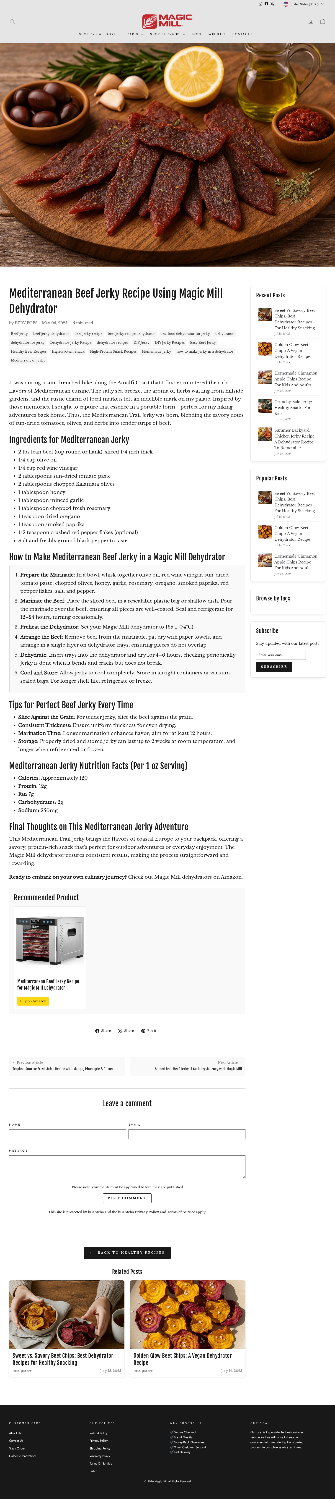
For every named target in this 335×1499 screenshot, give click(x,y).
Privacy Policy (147, 1212)
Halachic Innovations (22, 1456)
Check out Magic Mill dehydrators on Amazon (185, 877)
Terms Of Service (101, 1463)
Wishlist (217, 34)
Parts (133, 34)
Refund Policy (99, 1433)
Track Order (17, 1448)
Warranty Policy (100, 1456)
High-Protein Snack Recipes (113, 351)
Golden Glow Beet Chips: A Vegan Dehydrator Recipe (292, 350)
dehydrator (224, 334)
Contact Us (244, 34)
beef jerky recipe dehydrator (131, 334)
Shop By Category (98, 34)
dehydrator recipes (112, 343)
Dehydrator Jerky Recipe (70, 343)
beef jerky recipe (88, 334)
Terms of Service (181, 1212)
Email (135, 1124)
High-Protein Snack (68, 351)
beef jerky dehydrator (51, 334)
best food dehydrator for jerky (185, 334)
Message (18, 1150)
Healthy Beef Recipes (28, 351)
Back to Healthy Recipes (130, 1253)
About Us (15, 1433)
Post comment (127, 1198)
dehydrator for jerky (28, 343)
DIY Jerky (141, 343)
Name (15, 1124)
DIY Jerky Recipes (170, 343)
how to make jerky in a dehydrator (205, 351)
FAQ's (93, 1471)
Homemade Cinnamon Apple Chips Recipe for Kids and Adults (295, 379)
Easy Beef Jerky (203, 343)
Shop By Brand (165, 34)
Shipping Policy (100, 1448)
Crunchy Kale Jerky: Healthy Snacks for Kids (293, 407)
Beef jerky (19, 334)
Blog (197, 34)
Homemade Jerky (156, 351)
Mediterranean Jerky (28, 360)
